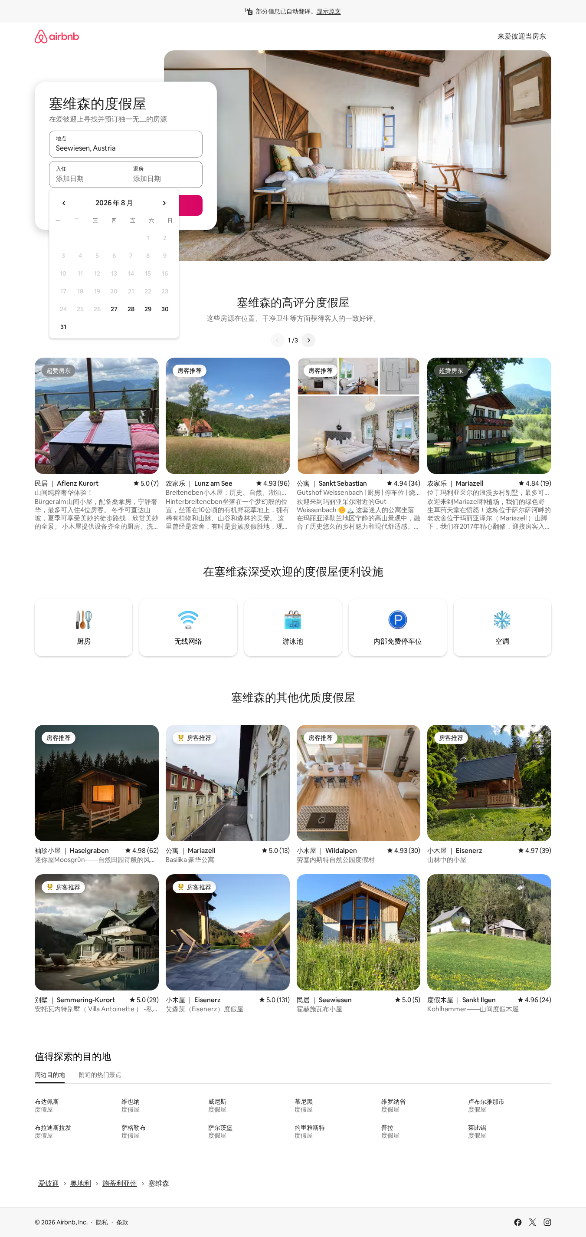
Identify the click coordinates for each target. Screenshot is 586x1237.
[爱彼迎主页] (57, 36)
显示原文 (329, 11)
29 (147, 309)
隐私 (102, 1222)
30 (165, 309)
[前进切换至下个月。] (164, 203)
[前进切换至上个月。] (64, 203)
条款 (122, 1222)
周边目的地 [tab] (50, 1075)
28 (131, 309)
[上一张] (278, 340)
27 (114, 309)
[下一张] (308, 340)
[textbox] (87, 178)
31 (63, 327)
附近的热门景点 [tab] (100, 1075)
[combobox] (126, 148)
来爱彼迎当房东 (522, 36)
